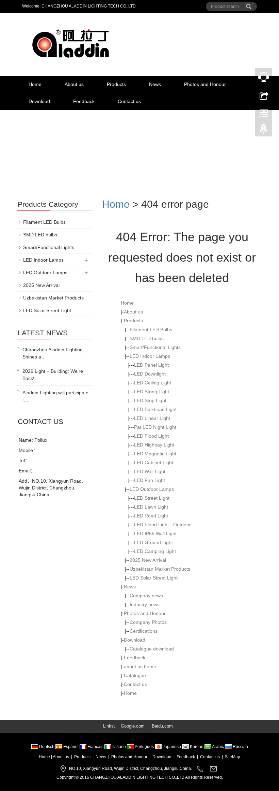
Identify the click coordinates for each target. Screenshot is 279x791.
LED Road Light (151, 515)
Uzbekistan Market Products (160, 569)
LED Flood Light (151, 436)
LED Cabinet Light (153, 462)
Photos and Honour (205, 84)
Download (39, 101)
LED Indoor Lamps (150, 356)
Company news (146, 595)
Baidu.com (162, 726)
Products (116, 84)
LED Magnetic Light (155, 453)
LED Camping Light (155, 551)
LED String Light (151, 391)
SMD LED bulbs (147, 338)
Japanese (172, 746)
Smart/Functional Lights (155, 347)
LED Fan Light (149, 480)
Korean (196, 746)
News (155, 84)
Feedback (84, 101)
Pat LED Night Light (155, 427)
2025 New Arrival (148, 560)
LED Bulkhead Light (155, 409)
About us (74, 84)
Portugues (144, 746)
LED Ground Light (153, 542)
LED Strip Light (150, 400)
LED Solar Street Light (154, 578)
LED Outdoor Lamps (152, 489)
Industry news (145, 604)
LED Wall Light (149, 471)
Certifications (144, 631)
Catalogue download (152, 648)
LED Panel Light (151, 365)
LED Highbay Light (154, 445)
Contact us (129, 101)
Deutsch (46, 746)
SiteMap (232, 757)
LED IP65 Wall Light (155, 533)
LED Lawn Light (151, 507)
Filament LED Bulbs (151, 329)
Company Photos (148, 622)
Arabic (218, 746)
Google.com (133, 726)
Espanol (71, 746)
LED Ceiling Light (152, 382)
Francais (95, 746)
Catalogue (135, 675)
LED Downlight (150, 374)
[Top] (263, 130)
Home (35, 84)
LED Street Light (151, 498)
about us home (140, 666)
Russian (240, 746)
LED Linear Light (152, 418)
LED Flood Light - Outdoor (162, 524)
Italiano (119, 746)
